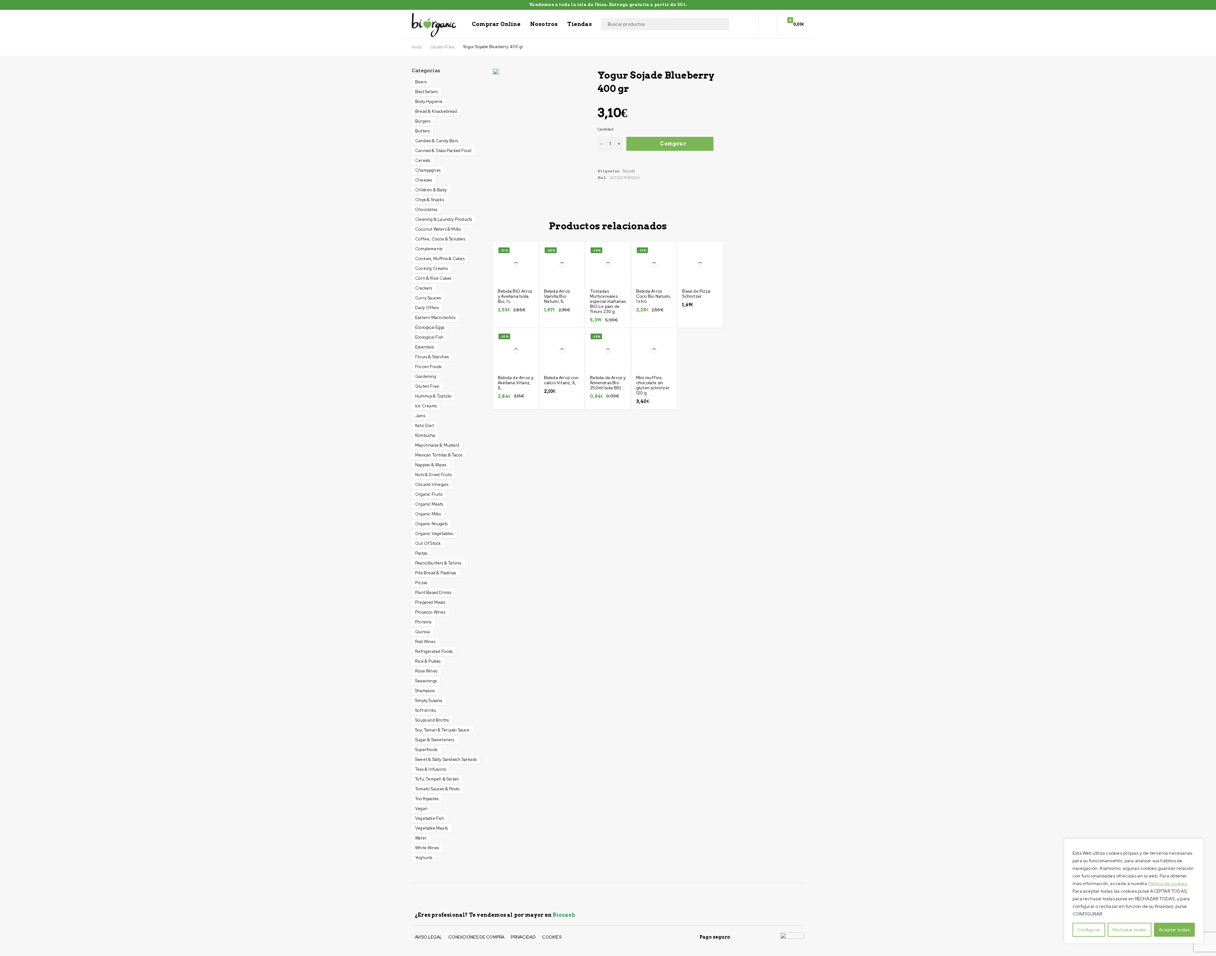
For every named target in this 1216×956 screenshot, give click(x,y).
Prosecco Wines (430, 612)
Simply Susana (428, 700)
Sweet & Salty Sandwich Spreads (446, 759)
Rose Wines (426, 671)
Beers (421, 82)
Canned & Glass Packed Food (443, 150)
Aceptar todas (1174, 930)
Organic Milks (428, 514)
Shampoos (425, 690)
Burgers (422, 121)
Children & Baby (431, 190)
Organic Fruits (428, 494)
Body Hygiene (428, 101)
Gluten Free (442, 47)
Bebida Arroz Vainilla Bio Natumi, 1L (557, 296)
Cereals (422, 160)
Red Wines (425, 641)
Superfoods (426, 749)
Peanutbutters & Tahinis (438, 563)
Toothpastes (427, 798)
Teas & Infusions (430, 769)
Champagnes (427, 170)
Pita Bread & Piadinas (435, 573)
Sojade (629, 171)
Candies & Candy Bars (436, 140)
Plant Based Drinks (433, 592)
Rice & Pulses (428, 661)
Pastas (421, 553)
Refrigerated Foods (434, 651)
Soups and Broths (432, 720)
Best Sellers (426, 91)
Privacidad (523, 937)
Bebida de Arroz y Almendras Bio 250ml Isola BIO (607, 383)
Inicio (417, 47)
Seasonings (426, 681)
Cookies (551, 937)
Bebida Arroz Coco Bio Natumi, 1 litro (653, 296)
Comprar (673, 144)
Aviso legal (428, 937)
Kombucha (425, 435)
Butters (422, 131)
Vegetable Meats (431, 828)
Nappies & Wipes (430, 465)
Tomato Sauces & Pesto (437, 789)
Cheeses (423, 180)
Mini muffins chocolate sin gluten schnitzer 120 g (652, 385)
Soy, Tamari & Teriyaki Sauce (442, 730)
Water (421, 838)
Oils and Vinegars (431, 484)
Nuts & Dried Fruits (433, 474)
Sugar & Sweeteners (434, 739)
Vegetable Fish (429, 818)
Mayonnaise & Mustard (437, 445)
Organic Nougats (431, 523)
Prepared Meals (430, 602)
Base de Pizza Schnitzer (696, 294)
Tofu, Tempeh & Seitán (437, 779)
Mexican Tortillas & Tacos (438, 455)
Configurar (1088, 930)
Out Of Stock (428, 543)
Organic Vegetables (434, 533)
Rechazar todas (1129, 930)
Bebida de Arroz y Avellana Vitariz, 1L (515, 383)
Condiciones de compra (476, 937)
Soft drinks (425, 710)
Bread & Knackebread (436, 111)
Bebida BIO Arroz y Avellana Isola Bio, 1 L (515, 296)
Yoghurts (424, 857)
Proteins (423, 622)
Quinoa (422, 631)
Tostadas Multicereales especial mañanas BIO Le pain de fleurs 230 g (608, 301)
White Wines (427, 848)
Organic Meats (429, 504)
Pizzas (421, 582)
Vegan (421, 808)
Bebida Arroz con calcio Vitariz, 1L (561, 380)
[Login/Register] (767, 24)
